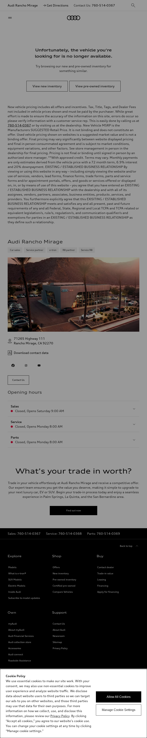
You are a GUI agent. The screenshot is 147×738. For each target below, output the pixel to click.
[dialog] (73, 703)
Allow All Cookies (119, 696)
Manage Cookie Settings (118, 710)
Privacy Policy (59, 716)
